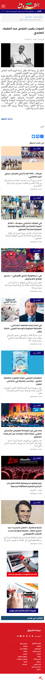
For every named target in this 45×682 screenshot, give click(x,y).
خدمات (25, 654)
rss (27, 636)
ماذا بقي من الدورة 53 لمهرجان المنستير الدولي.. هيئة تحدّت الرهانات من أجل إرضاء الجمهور (22, 434)
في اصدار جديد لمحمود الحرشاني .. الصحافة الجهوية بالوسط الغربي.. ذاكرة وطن (23, 328)
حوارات (38, 654)
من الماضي (37, 664)
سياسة (24, 664)
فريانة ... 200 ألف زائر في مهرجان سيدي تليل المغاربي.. (23, 175)
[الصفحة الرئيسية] (28, 4)
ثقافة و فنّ (29, 17)
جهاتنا (25, 651)
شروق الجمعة (22, 656)
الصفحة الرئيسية (38, 17)
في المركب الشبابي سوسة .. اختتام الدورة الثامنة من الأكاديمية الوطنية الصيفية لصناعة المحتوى (25, 226)
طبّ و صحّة (37, 659)
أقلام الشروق (36, 643)
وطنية (25, 646)
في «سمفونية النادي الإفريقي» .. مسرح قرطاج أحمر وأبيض (23, 277)
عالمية (39, 662)
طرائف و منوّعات (22, 659)
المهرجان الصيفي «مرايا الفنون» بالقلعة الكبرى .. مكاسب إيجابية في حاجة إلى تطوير (23, 381)
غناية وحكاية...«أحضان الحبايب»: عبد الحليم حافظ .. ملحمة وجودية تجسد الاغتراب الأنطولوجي (25, 531)
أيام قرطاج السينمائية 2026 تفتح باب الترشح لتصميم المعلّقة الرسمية (24, 484)
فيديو (25, 662)
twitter (32, 636)
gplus (23, 636)
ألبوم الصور (23, 643)
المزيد (3, 6)
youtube (20, 636)
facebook (29, 636)
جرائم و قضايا (37, 651)
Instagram (18, 636)
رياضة (39, 656)
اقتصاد (39, 646)
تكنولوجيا (38, 649)
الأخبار (39, 11)
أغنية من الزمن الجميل (36, 668)
